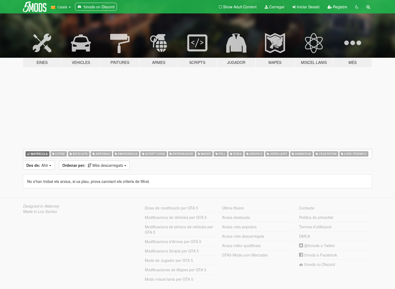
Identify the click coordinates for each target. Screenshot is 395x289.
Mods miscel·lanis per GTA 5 (169, 279)
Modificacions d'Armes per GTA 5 (173, 241)
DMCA (304, 236)
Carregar (276, 6)
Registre (339, 6)
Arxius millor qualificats (241, 245)
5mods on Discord (319, 264)
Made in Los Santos (40, 211)
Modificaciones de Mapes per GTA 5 (175, 269)
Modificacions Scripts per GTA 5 (172, 251)
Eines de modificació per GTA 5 (171, 208)
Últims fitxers (233, 208)
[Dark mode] (356, 6)
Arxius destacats (236, 217)
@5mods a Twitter (319, 245)
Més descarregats (93, 165)
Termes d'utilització (315, 226)
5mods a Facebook (320, 255)
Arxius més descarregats (243, 236)
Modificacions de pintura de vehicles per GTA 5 (179, 229)
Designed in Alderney (41, 206)
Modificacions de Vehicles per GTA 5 (176, 217)
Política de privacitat (316, 217)
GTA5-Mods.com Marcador (245, 255)
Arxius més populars (239, 226)
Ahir (37, 165)
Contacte (306, 208)
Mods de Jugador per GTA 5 (169, 260)
